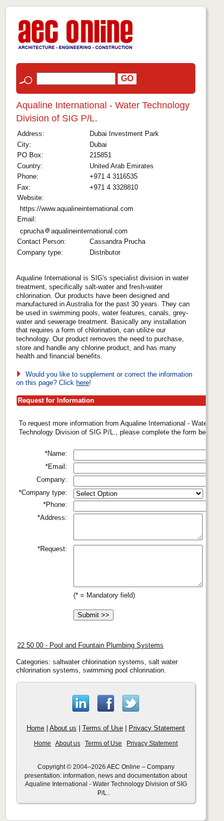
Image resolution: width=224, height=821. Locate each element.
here (82, 383)
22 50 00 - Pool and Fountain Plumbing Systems (90, 645)
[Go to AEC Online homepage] (75, 49)
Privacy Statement (157, 728)
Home (35, 728)
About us (63, 728)
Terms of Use (102, 728)
